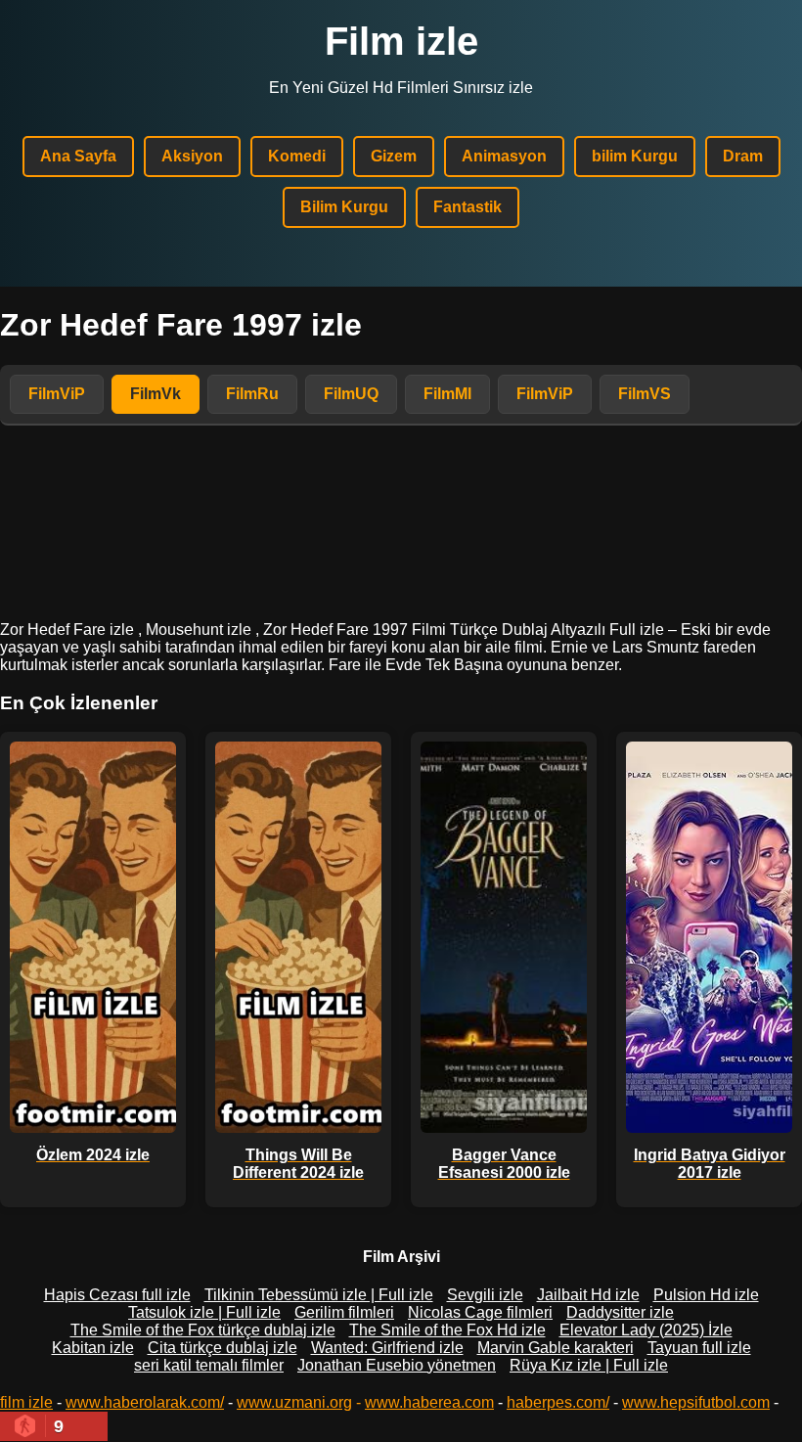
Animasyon (504, 156)
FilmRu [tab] (252, 393)
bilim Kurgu (635, 156)
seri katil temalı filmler (209, 1365)
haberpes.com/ (558, 1402)
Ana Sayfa (78, 156)
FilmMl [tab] (447, 393)
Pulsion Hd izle (706, 1294)
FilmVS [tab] (644, 393)
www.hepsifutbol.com (696, 1402)
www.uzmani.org (294, 1402)
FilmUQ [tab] (351, 393)
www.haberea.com (429, 1402)
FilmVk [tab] (155, 393)
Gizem (394, 156)
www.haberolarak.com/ (145, 1402)
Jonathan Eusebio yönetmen (396, 1365)
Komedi (297, 156)
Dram (743, 156)
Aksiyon (192, 156)
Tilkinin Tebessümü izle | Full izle (318, 1294)
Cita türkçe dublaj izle (222, 1347)
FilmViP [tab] (56, 393)
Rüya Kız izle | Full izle (589, 1365)
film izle (26, 1402)
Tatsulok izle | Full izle (204, 1312)
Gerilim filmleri (344, 1312)
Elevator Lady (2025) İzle (646, 1330)
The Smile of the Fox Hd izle (447, 1330)
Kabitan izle (93, 1347)
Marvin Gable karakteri (555, 1347)
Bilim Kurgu (344, 207)
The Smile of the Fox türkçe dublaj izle (202, 1330)
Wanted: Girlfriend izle (387, 1347)
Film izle (401, 41)
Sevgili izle (485, 1294)
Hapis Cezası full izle (117, 1294)
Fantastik (467, 207)
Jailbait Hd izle (588, 1294)
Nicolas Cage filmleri (480, 1312)
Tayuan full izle (699, 1347)
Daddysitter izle (620, 1312)
